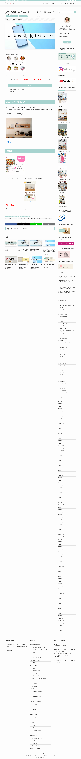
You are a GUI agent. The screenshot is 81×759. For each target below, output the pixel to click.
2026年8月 (61, 401)
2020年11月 (61, 564)
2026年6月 (61, 406)
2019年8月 (61, 600)
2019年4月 (61, 610)
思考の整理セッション (64, 338)
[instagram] (69, 0)
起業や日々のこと (63, 381)
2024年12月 (61, 445)
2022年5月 (61, 519)
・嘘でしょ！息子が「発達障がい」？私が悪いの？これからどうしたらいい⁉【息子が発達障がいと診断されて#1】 (64, 655)
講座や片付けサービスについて (37, 755)
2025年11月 (61, 423)
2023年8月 (61, 485)
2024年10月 (61, 450)
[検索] (75, 0)
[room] (70, 0)
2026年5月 (61, 408)
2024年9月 (61, 453)
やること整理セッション (64, 335)
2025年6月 (61, 433)
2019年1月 (61, 615)
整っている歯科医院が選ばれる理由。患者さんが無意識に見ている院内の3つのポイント (66, 288)
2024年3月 (61, 467)
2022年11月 (61, 504)
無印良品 (8, 16)
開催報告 (61, 374)
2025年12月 (61, 421)
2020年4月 (61, 581)
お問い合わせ (52, 755)
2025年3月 (61, 438)
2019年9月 (61, 598)
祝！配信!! (13, 91)
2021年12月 (61, 531)
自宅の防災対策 (62, 319)
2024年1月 (61, 472)
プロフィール (67, 42)
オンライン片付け (63, 328)
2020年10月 (61, 566)
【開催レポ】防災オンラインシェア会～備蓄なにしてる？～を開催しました (66, 284)
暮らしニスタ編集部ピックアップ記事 (37, 218)
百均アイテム (62, 354)
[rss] (74, 0)
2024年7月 (61, 458)
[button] (11, 224)
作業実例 (61, 307)
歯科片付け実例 (46, 755)
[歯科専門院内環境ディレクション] (10, 3)
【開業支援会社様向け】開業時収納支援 (67, 305)
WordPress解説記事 (63, 345)
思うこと (61, 386)
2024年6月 (61, 460)
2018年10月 (61, 623)
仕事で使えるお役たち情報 (64, 383)
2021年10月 (61, 536)
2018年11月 (61, 620)
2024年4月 (61, 465)
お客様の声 (62, 309)
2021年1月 (61, 559)
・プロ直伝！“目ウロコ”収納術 (59, 645)
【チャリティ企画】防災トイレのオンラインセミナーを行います (66, 277)
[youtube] (72, 0)
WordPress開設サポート (64, 347)
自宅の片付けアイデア (64, 351)
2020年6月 (61, 576)
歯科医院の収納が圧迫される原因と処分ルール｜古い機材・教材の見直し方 (66, 281)
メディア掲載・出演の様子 (23, 16)
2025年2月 (61, 440)
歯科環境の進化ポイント (64, 311)
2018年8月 (61, 628)
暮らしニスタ (31, 201)
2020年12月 (61, 561)
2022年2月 (61, 527)
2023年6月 (61, 490)
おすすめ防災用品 (63, 325)
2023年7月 (61, 487)
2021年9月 (61, 539)
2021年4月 (61, 551)
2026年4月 (61, 411)
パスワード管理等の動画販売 (65, 342)
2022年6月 (61, 517)
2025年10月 (61, 426)
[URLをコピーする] (49, 224)
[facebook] (67, 0)
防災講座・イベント (63, 321)
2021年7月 (61, 544)
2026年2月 (61, 416)
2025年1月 (61, 443)
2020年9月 (61, 568)
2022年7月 (61, 514)
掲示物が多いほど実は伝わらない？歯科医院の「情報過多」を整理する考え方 (66, 292)
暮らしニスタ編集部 (48, 218)
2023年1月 (61, 499)
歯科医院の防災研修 (63, 316)
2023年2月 (61, 497)
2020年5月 (61, 578)
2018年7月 (61, 630)
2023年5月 (61, 492)
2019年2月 (61, 613)
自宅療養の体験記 (63, 388)
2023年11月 (61, 477)
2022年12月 (61, 502)
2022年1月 (61, 529)
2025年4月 (61, 435)
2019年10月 (61, 596)
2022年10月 (61, 507)
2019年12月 (61, 591)
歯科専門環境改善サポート (64, 300)
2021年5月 (61, 549)
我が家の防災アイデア (64, 323)
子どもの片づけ (62, 365)
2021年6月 (61, 546)
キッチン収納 (9, 218)
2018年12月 (61, 618)
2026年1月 (61, 418)
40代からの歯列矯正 (63, 390)
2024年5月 (61, 462)
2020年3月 (61, 583)
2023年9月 (61, 482)
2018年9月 (61, 625)
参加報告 (61, 379)
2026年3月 (61, 413)
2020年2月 (61, 586)
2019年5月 (61, 608)
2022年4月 (61, 522)
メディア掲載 (20, 218)
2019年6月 (61, 605)
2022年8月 (61, 512)
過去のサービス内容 (63, 392)
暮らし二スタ (14, 218)
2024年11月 (61, 448)
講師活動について (63, 368)
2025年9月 (61, 428)
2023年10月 (61, 480)
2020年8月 (61, 571)
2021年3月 (61, 554)
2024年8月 (61, 455)
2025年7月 (61, 430)
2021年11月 (61, 534)
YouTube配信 (62, 358)
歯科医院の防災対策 (63, 314)
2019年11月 (61, 593)
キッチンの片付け (27, 218)
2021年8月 (61, 541)
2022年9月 (61, 509)
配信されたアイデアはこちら (17, 89)
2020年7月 (61, 573)
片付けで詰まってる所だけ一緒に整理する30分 (67, 331)
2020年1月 (61, 588)
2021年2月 (61, 556)
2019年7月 (61, 603)
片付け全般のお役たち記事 (64, 363)
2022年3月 (61, 524)
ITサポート (62, 340)
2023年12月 (61, 475)
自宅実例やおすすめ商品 (14, 16)
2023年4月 (61, 494)
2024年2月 (61, 470)
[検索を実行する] (75, 12)
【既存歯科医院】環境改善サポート (66, 303)
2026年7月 (61, 403)
